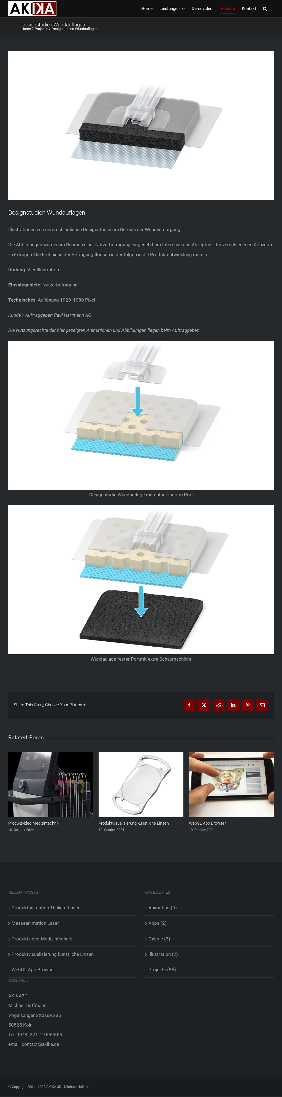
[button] (265, 8)
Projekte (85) (162, 969)
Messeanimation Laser (35, 923)
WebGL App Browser (117, 823)
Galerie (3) (159, 939)
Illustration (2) (163, 954)
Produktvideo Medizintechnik (42, 939)
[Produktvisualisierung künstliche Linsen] (50, 755)
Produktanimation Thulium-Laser (218, 823)
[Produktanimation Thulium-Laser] (231, 755)
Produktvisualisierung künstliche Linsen (43, 823)
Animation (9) (162, 907)
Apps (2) (157, 923)
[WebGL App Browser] (141, 755)
